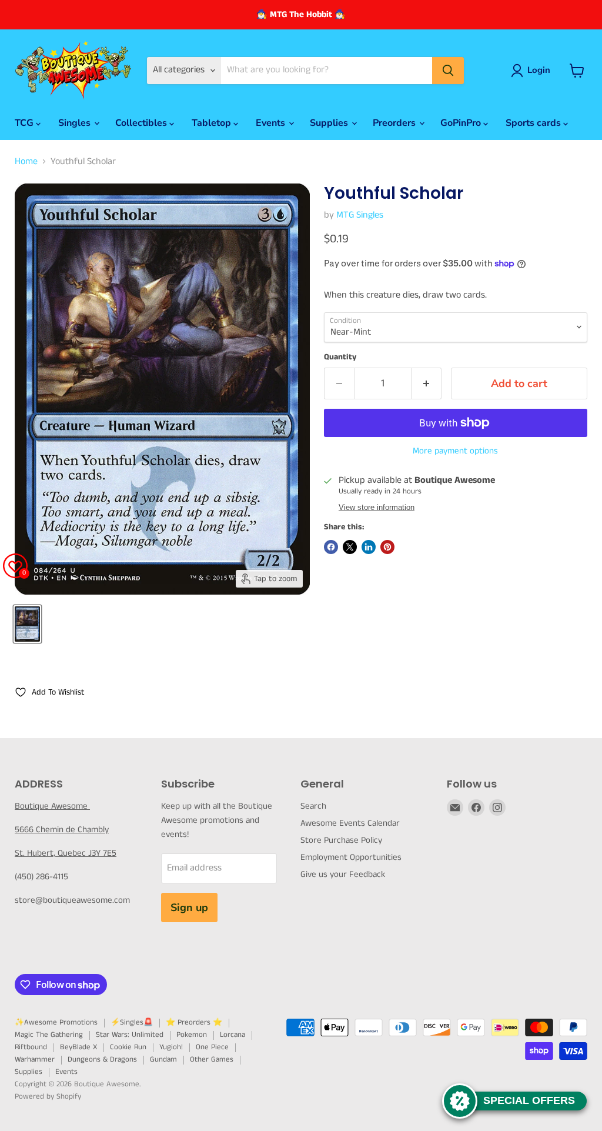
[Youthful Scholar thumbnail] (27, 624)
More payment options (455, 451)
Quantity (340, 357)
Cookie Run (128, 1047)
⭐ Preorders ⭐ (194, 1022)
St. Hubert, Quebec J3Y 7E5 (65, 853)
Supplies (330, 122)
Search (313, 806)
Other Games (211, 1059)
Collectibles (142, 122)
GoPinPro (461, 122)
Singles (75, 122)
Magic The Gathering (49, 1034)
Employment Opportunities (351, 857)
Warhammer (35, 1059)
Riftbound (31, 1047)
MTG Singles (359, 215)
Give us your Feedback (342, 874)
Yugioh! (171, 1047)
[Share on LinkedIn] (369, 547)
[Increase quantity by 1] (427, 384)
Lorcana (232, 1034)
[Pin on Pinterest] (387, 547)
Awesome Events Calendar (350, 823)
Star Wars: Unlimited (129, 1034)
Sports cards (534, 122)
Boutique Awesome (52, 806)
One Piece (212, 1047)
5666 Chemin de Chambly (62, 829)
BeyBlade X (78, 1047)
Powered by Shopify (48, 1096)
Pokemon (191, 1034)
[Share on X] (350, 547)
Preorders (395, 122)
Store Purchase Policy (341, 840)
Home (26, 161)
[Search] (448, 70)
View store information (376, 507)
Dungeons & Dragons (102, 1059)
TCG (25, 122)
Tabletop (212, 122)
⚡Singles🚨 (132, 1022)
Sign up (189, 907)
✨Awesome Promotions (56, 1022)
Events (271, 122)
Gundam (163, 1059)
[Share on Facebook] (331, 547)
